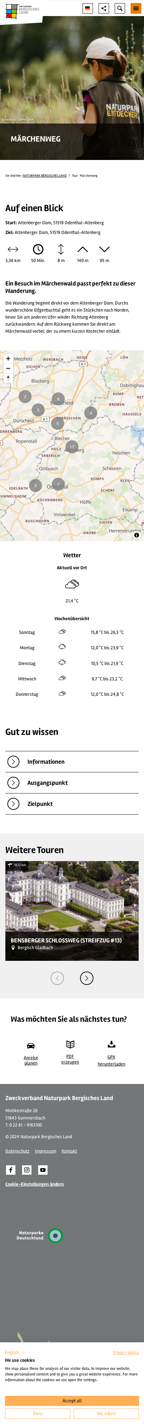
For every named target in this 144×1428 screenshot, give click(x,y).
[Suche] (120, 8)
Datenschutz (17, 1151)
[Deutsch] (87, 8)
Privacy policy (126, 1352)
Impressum (45, 1151)
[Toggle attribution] (137, 535)
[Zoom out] (8, 368)
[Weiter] (86, 978)
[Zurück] (57, 978)
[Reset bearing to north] (8, 378)
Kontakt (69, 1151)
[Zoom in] (8, 358)
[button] (10, 1170)
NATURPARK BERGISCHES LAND (45, 176)
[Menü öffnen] (136, 8)
